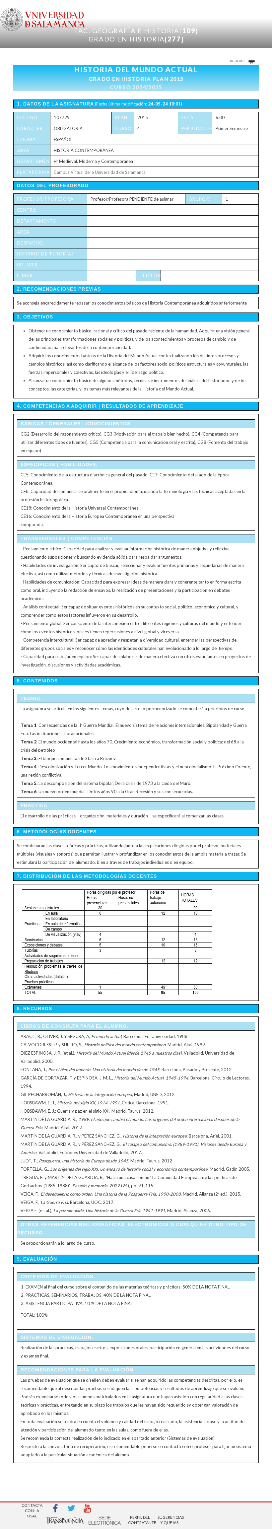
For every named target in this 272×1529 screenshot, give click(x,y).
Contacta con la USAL (32, 1508)
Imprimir (238, 60)
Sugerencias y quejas (169, 1520)
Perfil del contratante (140, 1520)
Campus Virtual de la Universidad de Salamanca (100, 172)
